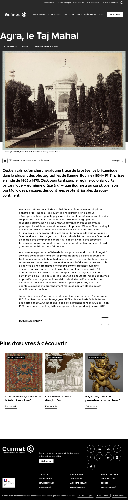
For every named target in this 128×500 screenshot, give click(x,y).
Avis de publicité (108, 487)
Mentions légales (109, 479)
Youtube (108, 449)
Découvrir (11, 407)
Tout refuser (103, 496)
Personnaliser (119, 496)
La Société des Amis (79, 483)
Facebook (91, 449)
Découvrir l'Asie (72, 14)
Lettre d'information (110, 2)
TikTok (99, 457)
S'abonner (46, 461)
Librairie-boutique (64, 2)
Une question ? (45, 479)
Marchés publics (77, 487)
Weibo (108, 457)
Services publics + (47, 483)
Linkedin (99, 449)
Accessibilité (49, 2)
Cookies (104, 483)
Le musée (55, 14)
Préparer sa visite (93, 14)
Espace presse (76, 479)
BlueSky (91, 466)
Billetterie (115, 15)
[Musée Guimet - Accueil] (15, 12)
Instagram (117, 449)
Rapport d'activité (109, 474)
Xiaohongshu (117, 457)
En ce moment (40, 14)
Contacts (43, 474)
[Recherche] (122, 2)
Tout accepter (86, 496)
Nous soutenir (78, 2)
